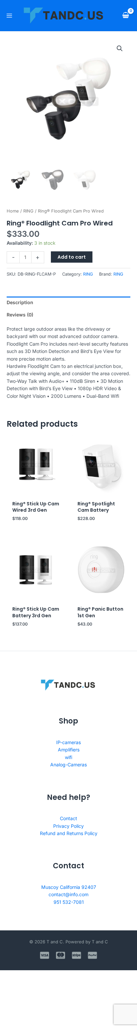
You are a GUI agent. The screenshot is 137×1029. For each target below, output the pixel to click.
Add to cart (72, 257)
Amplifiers (68, 749)
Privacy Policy (68, 826)
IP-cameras (68, 742)
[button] (120, 48)
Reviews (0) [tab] (20, 314)
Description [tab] (20, 302)
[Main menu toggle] (9, 15)
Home (13, 211)
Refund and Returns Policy (68, 833)
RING (28, 211)
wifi (68, 757)
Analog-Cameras (68, 764)
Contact (68, 818)
